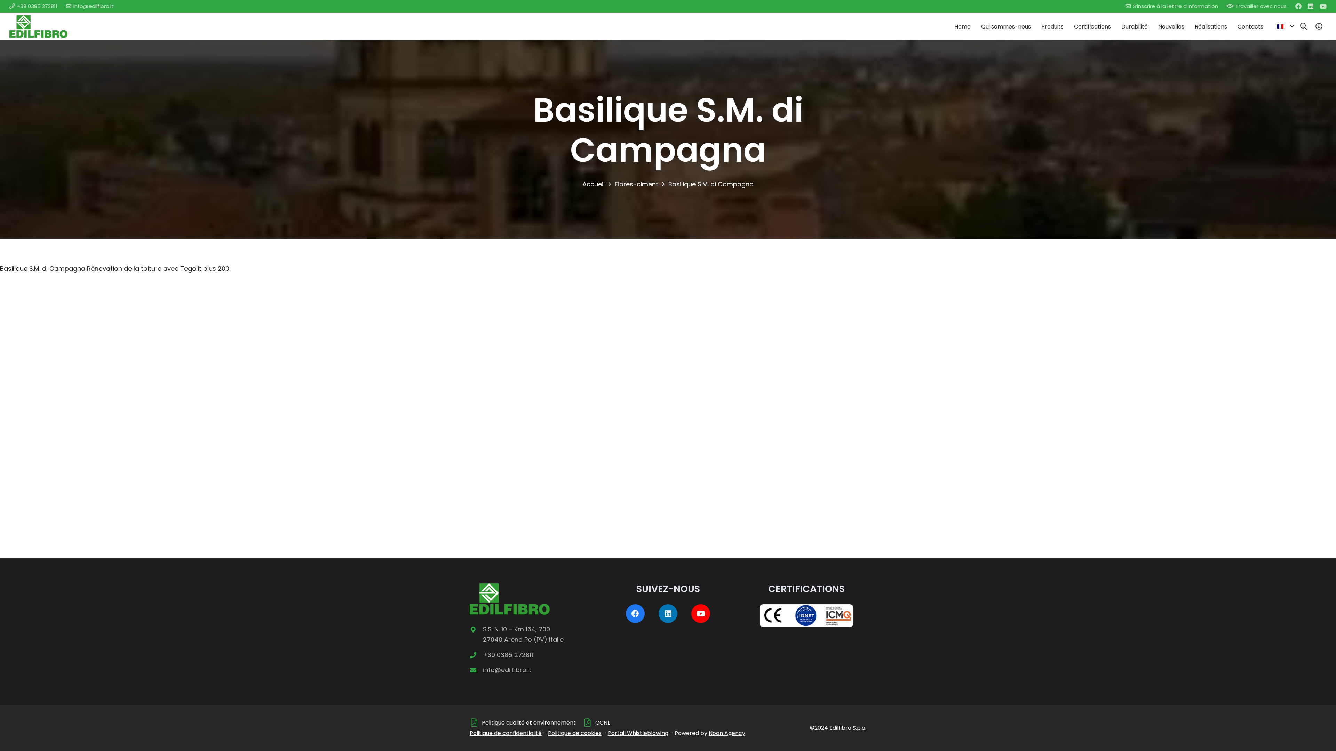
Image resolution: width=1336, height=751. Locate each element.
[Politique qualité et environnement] (476, 723)
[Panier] (1319, 26)
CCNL (602, 723)
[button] (1286, 26)
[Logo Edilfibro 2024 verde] (38, 26)
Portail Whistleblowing (638, 733)
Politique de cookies (575, 733)
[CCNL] (589, 723)
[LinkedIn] (1310, 6)
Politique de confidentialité (506, 733)
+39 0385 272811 (508, 655)
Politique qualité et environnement (529, 723)
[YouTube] (1323, 6)
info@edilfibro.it (507, 669)
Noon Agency (727, 733)
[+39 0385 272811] (476, 655)
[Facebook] (1298, 6)
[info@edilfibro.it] (476, 670)
